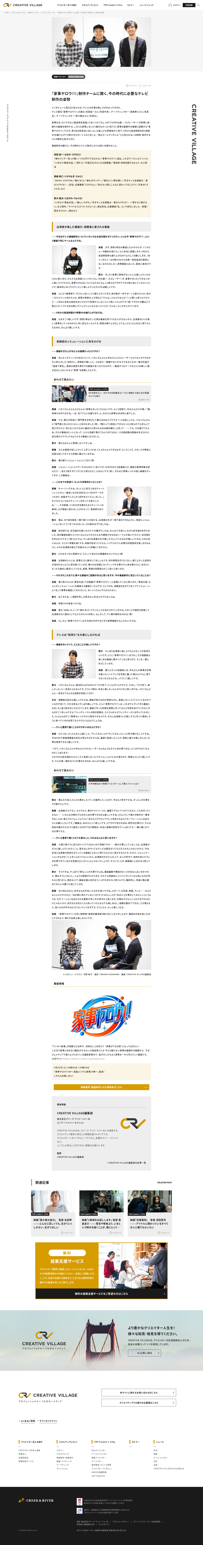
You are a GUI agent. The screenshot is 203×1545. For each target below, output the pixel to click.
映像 (155, 1454)
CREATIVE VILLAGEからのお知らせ (169, 1468)
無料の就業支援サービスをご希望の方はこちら (101, 1293)
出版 (155, 1464)
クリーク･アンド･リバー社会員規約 (146, 1521)
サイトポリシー (104, 1524)
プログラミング (63, 1454)
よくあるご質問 (28, 1420)
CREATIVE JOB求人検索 (29, 1450)
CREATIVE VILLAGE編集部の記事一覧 (127, 1162)
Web (156, 1450)
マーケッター (97, 1461)
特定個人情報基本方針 (86, 1524)
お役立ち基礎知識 (99, 1472)
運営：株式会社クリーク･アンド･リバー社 (92, 1521)
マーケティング (63, 1464)
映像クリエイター (99, 1457)
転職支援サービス (26, 1461)
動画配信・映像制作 (65, 1457)
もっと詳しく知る (144, 1352)
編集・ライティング (64, 1461)
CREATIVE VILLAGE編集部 (75, 1113)
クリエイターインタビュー (102, 1468)
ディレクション (62, 1468)
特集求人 (22, 1454)
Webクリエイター (99, 1450)
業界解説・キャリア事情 (101, 1464)
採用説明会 (23, 1457)
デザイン (60, 1450)
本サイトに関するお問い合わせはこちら (139, 1392)
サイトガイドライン (48, 1420)
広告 (155, 1461)
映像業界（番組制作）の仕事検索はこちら (101, 1087)
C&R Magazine (98, 1475)
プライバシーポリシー (121, 1521)
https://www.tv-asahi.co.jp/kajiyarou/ (84, 1058)
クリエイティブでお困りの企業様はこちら (138, 1402)
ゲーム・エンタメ (160, 1457)
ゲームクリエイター (100, 1454)
